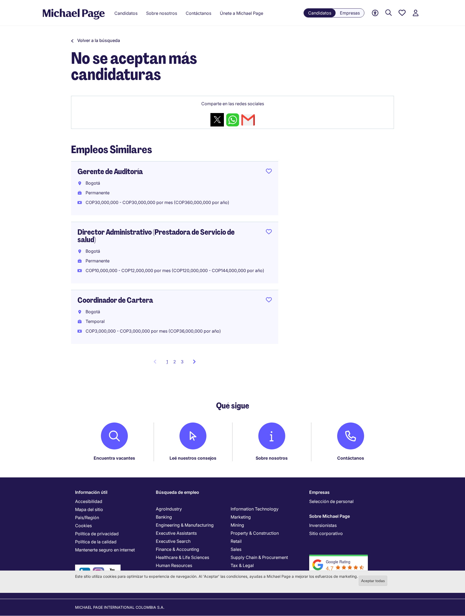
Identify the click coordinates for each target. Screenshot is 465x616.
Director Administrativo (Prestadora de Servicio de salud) (156, 236)
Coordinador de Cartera (115, 300)
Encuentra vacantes (114, 458)
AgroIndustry (169, 509)
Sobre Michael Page (329, 516)
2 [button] (174, 361)
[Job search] (388, 13)
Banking (164, 517)
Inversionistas (323, 525)
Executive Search (173, 541)
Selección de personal (331, 501)
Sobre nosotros (272, 458)
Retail (236, 541)
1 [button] (168, 363)
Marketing (241, 517)
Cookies (83, 525)
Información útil (91, 492)
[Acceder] (415, 13)
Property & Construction (255, 533)
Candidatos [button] (126, 13)
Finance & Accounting (177, 549)
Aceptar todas (373, 581)
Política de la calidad (96, 541)
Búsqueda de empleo (177, 492)
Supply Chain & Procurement (259, 557)
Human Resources (174, 565)
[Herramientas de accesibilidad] (375, 13)
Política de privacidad (97, 533)
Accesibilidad (88, 501)
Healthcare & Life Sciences (182, 557)
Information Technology (255, 509)
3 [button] (182, 361)
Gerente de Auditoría (110, 172)
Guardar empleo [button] (269, 172)
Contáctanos (350, 458)
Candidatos (319, 13)
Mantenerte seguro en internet (105, 549)
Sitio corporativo (326, 533)
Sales (236, 549)
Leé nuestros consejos (193, 458)
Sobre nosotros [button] (161, 13)
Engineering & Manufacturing (185, 525)
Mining (237, 525)
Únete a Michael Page (241, 13)
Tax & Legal (242, 565)
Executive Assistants (176, 533)
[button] (95, 40)
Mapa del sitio (89, 509)
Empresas (350, 13)
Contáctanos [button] (198, 13)
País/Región (87, 517)
